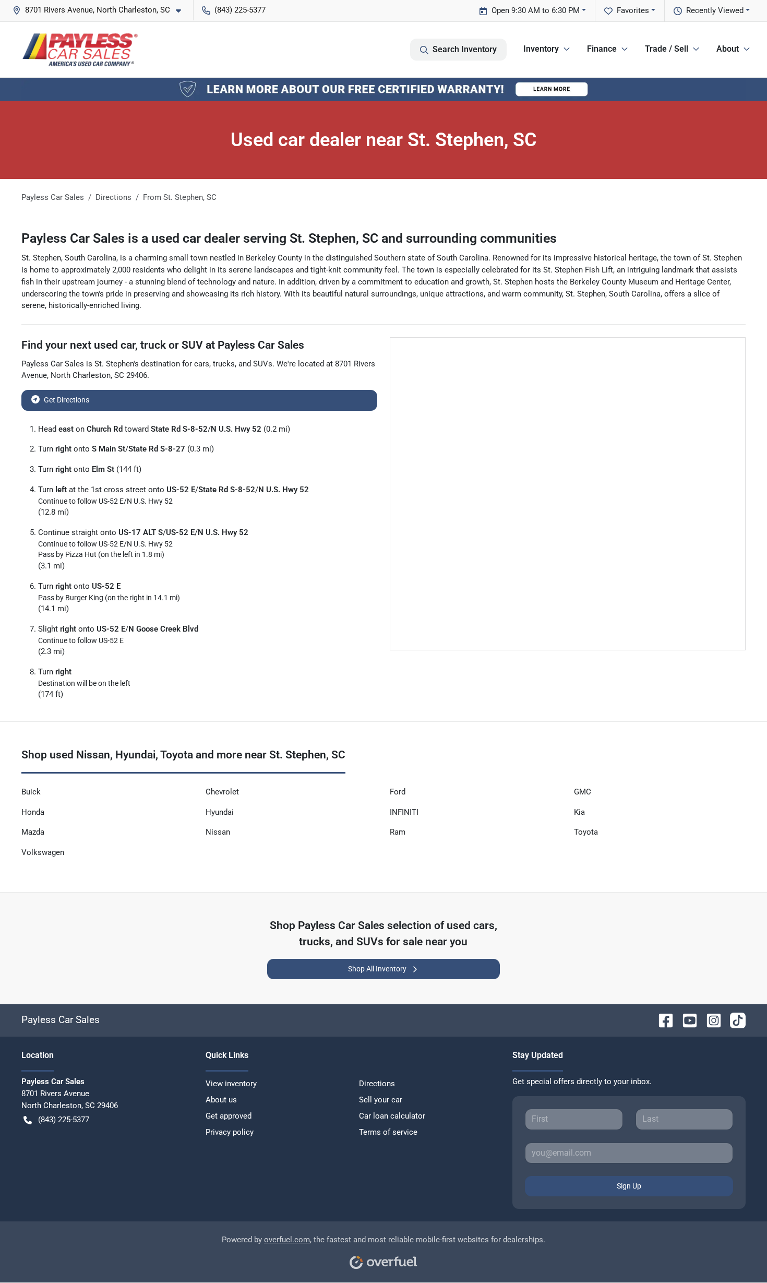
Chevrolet (222, 792)
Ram (397, 832)
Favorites (633, 10)
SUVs (262, 364)
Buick (31, 792)
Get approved (228, 1116)
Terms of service (388, 1132)
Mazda (32, 832)
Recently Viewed (715, 10)
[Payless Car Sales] (80, 49)
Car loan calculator (392, 1116)
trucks (224, 364)
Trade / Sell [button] (666, 49)
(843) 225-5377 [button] (240, 10)
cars (201, 364)
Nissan (218, 832)
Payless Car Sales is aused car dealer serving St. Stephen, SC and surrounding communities (289, 238)
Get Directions (66, 400)
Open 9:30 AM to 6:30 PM (536, 10)
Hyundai (220, 812)
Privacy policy (230, 1132)
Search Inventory (465, 49)
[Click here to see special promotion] (383, 88)
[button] (101, 10)
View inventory (231, 1083)
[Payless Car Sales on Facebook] (662, 1020)
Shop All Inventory (377, 969)
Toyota (586, 832)
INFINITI (404, 812)
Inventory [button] (541, 49)
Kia (579, 812)
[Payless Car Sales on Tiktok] (734, 1020)
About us (221, 1099)
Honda (32, 812)
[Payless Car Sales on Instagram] (710, 1020)
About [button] (727, 49)
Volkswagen (42, 852)
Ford (397, 792)
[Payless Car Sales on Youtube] (686, 1020)
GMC (582, 792)
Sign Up (629, 1186)
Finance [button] (602, 49)
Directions (377, 1083)
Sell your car (380, 1099)
